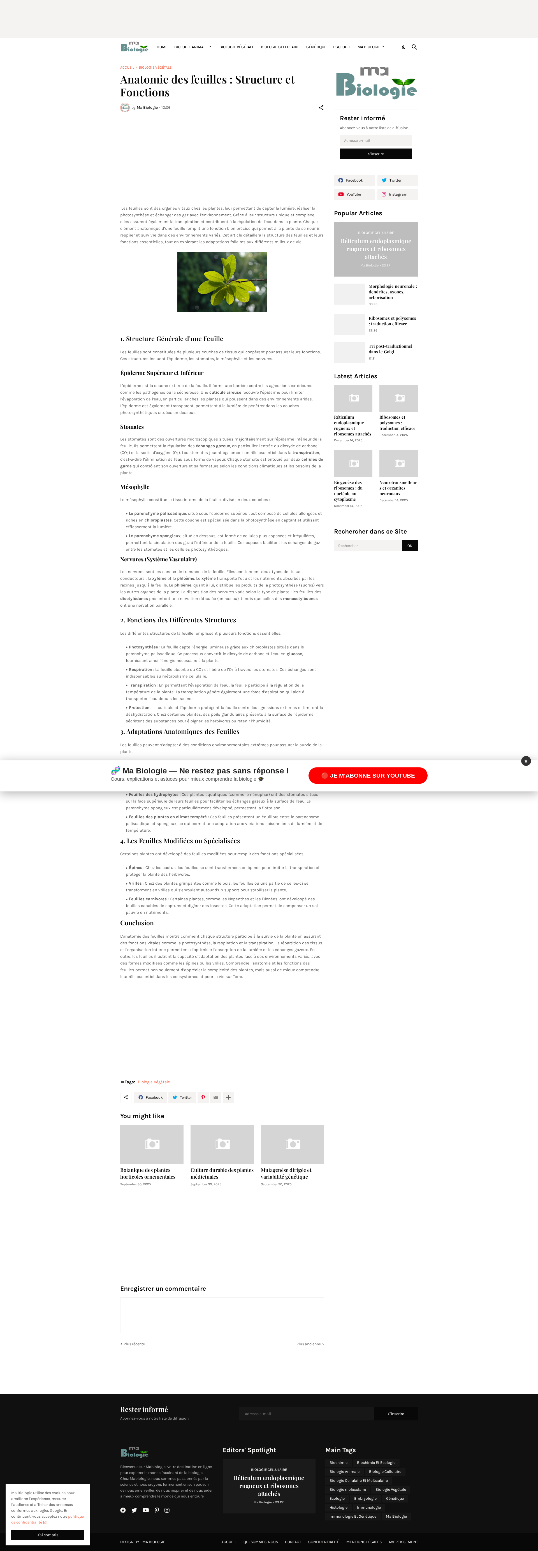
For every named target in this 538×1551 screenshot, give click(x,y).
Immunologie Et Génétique (353, 1516)
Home (162, 47)
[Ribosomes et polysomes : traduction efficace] (349, 324)
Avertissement (403, 1542)
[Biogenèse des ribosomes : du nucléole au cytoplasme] (353, 463)
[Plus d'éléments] (228, 1097)
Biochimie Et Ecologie (376, 1462)
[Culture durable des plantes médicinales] (222, 1144)
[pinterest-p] (157, 1510)
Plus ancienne (308, 1344)
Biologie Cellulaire (280, 47)
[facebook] (123, 1510)
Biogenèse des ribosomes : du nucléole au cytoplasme (348, 491)
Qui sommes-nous (261, 1542)
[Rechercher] (413, 47)
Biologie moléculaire (348, 1489)
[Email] (215, 1097)
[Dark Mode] (404, 47)
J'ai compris (47, 1535)
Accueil (127, 67)
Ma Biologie (369, 47)
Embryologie (365, 1498)
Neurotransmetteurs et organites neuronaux (398, 488)
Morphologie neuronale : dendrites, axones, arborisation (393, 292)
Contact (293, 1542)
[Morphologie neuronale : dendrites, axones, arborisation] (349, 294)
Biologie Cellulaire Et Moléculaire (359, 1480)
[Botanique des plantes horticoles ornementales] (152, 1144)
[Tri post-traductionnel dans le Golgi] (349, 352)
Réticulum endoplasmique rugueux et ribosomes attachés (352, 425)
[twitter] (134, 1510)
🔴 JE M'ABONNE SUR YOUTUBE (368, 775)
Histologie (338, 1507)
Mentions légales (364, 1542)
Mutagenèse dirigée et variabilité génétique (286, 1173)
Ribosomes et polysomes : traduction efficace (392, 321)
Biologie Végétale (236, 47)
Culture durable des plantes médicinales (222, 1173)
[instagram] (167, 1510)
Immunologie (369, 1507)
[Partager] (321, 107)
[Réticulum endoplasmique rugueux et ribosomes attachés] (353, 398)
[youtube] (146, 1510)
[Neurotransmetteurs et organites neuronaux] (398, 463)
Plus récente (134, 1344)
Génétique (316, 47)
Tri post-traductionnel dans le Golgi (390, 349)
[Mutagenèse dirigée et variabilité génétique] (292, 1144)
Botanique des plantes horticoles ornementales (147, 1173)
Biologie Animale (191, 47)
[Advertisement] (256, 18)
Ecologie (342, 47)
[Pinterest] (203, 1097)
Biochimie (338, 1462)
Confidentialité (323, 1542)
